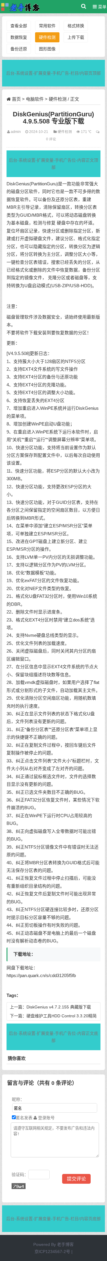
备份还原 (18, 48)
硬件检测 (47, 37)
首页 (16, 99)
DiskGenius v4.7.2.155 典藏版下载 (58, 1007)
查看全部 (18, 25)
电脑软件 (35, 99)
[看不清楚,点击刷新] (19, 1186)
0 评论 (51, 139)
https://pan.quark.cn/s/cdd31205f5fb (41, 975)
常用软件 (47, 25)
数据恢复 (18, 37)
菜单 (101, 6)
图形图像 (47, 48)
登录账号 (46, 1117)
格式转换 (75, 25)
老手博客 (65, 1244)
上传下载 (75, 37)
